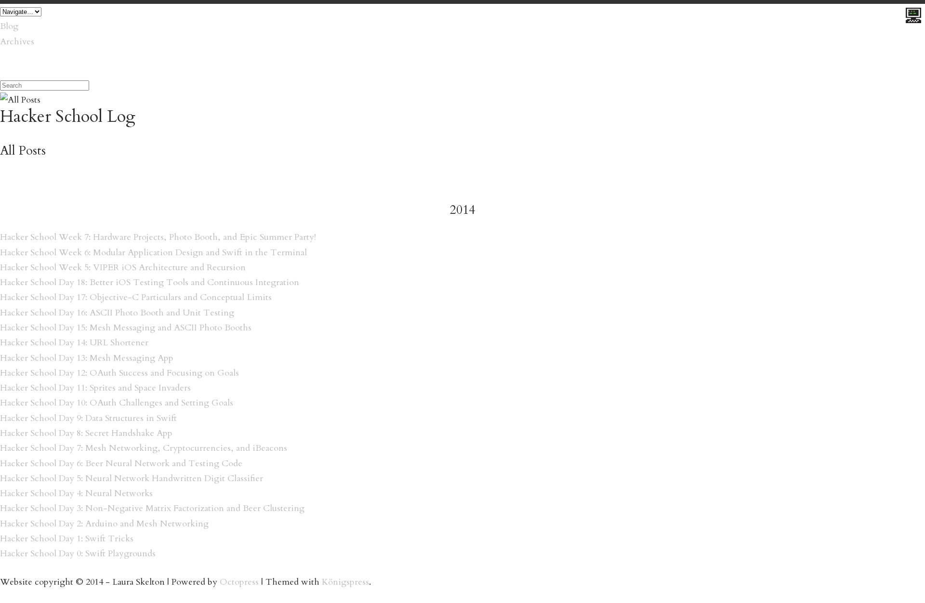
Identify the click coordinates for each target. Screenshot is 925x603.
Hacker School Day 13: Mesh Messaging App (86, 358)
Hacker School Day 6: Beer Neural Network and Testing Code (121, 464)
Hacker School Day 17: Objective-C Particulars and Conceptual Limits (136, 297)
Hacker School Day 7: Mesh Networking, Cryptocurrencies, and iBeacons (143, 448)
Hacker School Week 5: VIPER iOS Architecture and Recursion (123, 268)
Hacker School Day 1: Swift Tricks (66, 539)
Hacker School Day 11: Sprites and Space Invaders (95, 388)
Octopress (239, 582)
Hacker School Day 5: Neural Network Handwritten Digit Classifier (131, 478)
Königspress (345, 582)
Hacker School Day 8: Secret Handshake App (86, 433)
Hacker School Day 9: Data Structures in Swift (88, 418)
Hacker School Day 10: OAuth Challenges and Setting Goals (116, 403)
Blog (9, 26)
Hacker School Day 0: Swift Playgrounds (78, 554)
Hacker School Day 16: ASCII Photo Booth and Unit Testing (117, 313)
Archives (17, 42)
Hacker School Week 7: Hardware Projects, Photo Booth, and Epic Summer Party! (158, 237)
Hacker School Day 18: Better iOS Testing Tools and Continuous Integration (149, 282)
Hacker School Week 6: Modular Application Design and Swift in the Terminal (153, 253)
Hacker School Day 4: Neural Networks (76, 493)
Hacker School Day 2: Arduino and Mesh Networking (104, 524)
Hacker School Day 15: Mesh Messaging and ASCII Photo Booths (125, 328)
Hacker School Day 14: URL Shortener (74, 343)
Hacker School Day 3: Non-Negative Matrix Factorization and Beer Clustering (152, 508)
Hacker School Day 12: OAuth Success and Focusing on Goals (119, 373)
